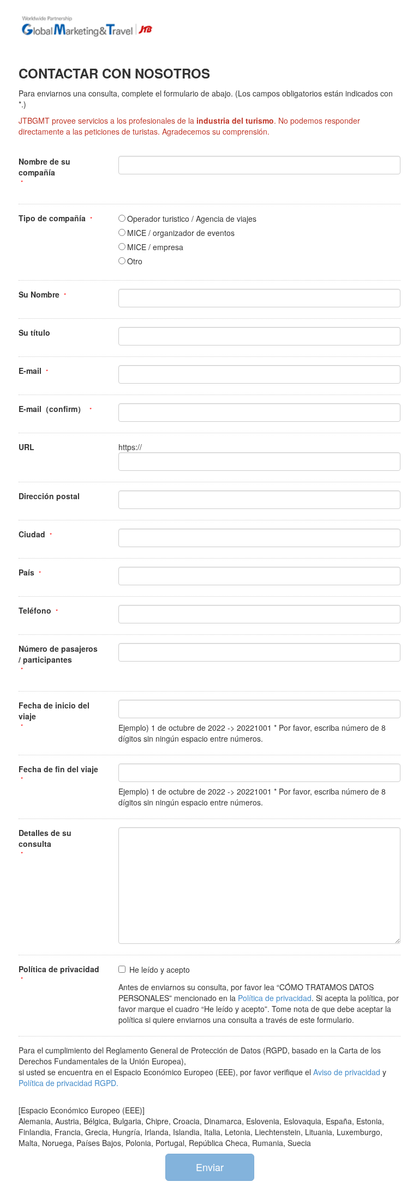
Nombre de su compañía (44, 167)
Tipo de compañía (52, 218)
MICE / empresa (155, 246)
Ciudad (32, 534)
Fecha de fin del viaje (58, 768)
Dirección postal (49, 495)
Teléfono (35, 610)
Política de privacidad (59, 968)
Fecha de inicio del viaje (54, 711)
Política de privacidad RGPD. (68, 1082)
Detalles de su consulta (45, 838)
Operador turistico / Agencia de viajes (191, 218)
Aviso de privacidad (347, 1071)
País (26, 572)
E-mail (30, 370)
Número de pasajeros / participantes (58, 654)
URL (26, 446)
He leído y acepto (159, 969)
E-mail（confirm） (52, 408)
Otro (134, 261)
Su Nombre (39, 294)
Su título (34, 332)
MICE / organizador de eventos (181, 232)
